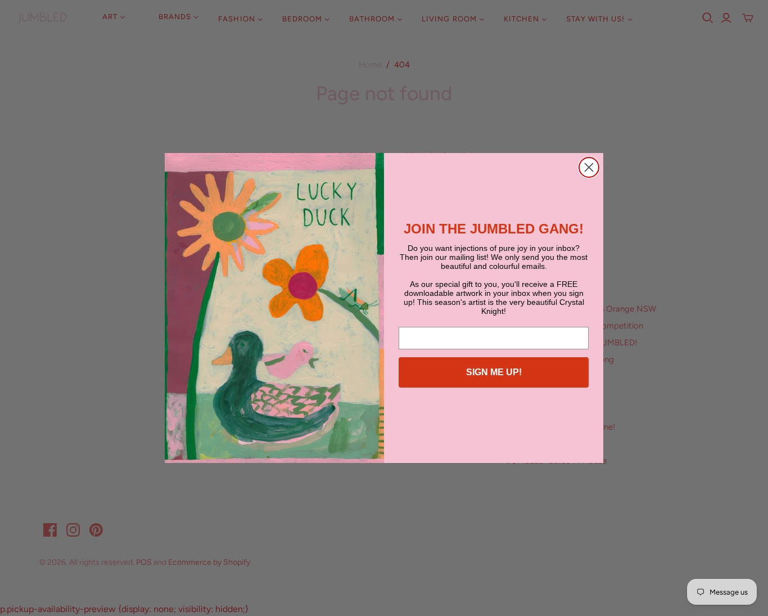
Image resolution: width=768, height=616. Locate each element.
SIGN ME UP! (494, 372)
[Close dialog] (589, 167)
